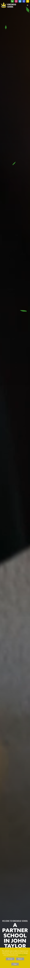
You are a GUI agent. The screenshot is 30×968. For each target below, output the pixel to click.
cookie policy (22, 955)
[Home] (8, 4)
